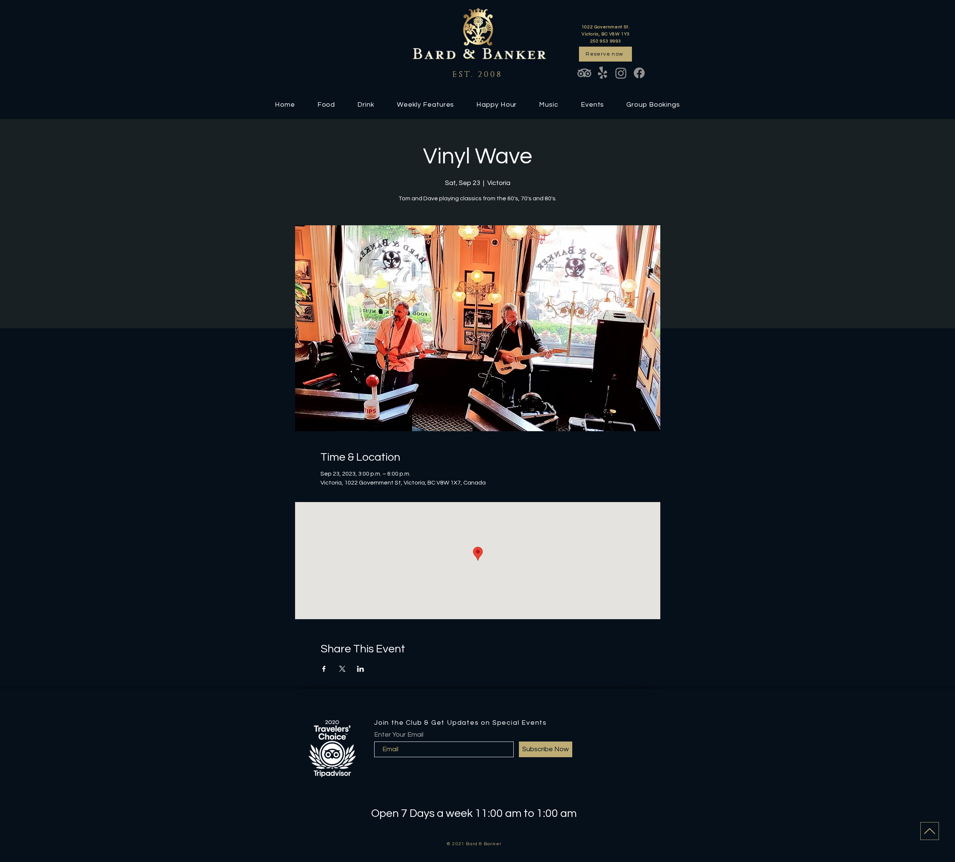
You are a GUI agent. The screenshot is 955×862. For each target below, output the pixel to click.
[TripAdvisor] (584, 73)
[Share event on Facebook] (324, 669)
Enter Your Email (398, 734)
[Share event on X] (342, 669)
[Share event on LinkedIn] (360, 669)
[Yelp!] (602, 73)
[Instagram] (621, 73)
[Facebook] (639, 73)
